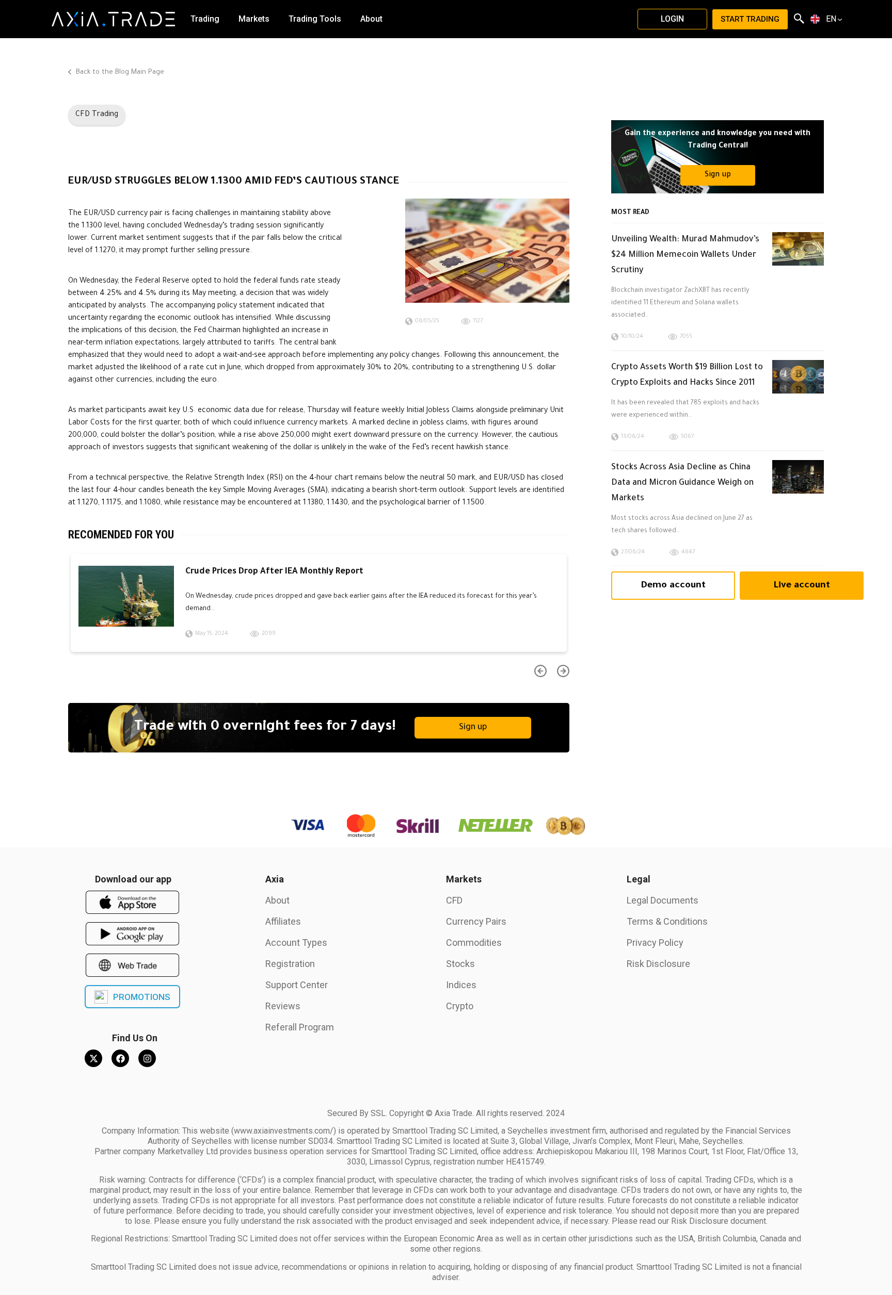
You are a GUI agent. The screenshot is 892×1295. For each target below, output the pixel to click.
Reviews (282, 1006)
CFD (454, 900)
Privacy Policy (655, 942)
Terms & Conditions (667, 921)
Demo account (673, 586)
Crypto (459, 1006)
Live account (801, 586)
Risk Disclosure (658, 963)
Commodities (474, 942)
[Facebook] (120, 1058)
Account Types (296, 942)
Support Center (296, 984)
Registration (290, 963)
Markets (464, 879)
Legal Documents (662, 900)
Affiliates (283, 921)
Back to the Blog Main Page (119, 72)
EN (831, 19)
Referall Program (299, 1027)
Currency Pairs (476, 921)
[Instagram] (147, 1058)
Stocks (460, 963)
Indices (461, 984)
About (277, 900)
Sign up (473, 727)
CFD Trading (96, 115)
